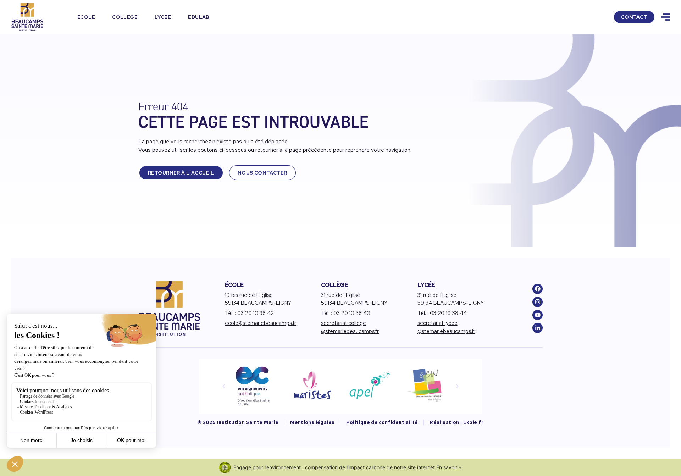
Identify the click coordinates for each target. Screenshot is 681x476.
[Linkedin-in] (537, 328)
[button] (224, 386)
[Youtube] (537, 315)
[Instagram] (537, 302)
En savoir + (449, 467)
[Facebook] (537, 289)
